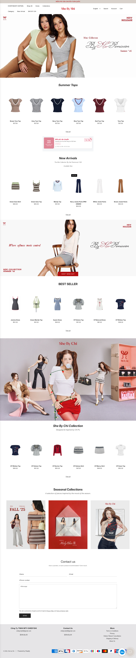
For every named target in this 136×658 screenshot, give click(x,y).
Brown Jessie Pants (120, 202)
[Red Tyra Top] (99, 105)
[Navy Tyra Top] (57, 105)
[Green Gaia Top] (36, 186)
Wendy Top (57, 202)
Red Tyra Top (99, 121)
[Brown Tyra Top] (15, 105)
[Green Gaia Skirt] (15, 186)
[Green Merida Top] (36, 304)
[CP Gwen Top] (121, 450)
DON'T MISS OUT (68, 274)
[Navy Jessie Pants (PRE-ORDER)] (78, 186)
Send (25, 615)
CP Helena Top (79, 320)
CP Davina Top (57, 466)
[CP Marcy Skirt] (99, 450)
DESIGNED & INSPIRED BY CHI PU (68, 379)
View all (68, 132)
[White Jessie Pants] (99, 186)
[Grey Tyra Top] (36, 105)
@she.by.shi (24, 634)
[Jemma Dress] (15, 304)
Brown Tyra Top (15, 121)
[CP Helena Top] (78, 304)
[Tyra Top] (121, 105)
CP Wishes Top (121, 320)
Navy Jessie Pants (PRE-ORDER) (78, 203)
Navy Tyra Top (57, 121)
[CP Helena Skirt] (78, 450)
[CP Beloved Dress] (99, 304)
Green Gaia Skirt (15, 202)
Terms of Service (60, 611)
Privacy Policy (50, 611)
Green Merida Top (36, 320)
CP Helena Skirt (78, 466)
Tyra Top (121, 121)
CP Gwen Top (120, 466)
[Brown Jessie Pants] (121, 186)
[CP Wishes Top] (121, 304)
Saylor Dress (57, 320)
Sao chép (87, 140)
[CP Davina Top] (57, 450)
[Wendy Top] (57, 186)
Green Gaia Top (36, 202)
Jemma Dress (15, 320)
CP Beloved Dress (100, 320)
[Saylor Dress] (57, 304)
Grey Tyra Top (36, 121)
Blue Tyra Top (78, 121)
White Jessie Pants (99, 202)
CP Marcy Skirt (99, 466)
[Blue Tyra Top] (78, 105)
